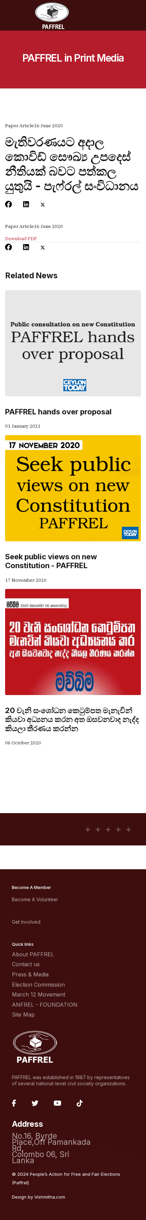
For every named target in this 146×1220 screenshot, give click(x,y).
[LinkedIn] (26, 204)
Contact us (26, 964)
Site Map (23, 1014)
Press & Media (30, 974)
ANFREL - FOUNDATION (44, 1004)
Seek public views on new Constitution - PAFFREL (51, 561)
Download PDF (21, 239)
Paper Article (19, 126)
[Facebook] (8, 204)
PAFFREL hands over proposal (58, 411)
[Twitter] (42, 204)
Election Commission (38, 984)
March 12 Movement (38, 994)
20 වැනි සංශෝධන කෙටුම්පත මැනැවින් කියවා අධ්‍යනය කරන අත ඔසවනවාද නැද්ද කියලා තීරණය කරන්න (72, 719)
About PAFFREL (33, 954)
